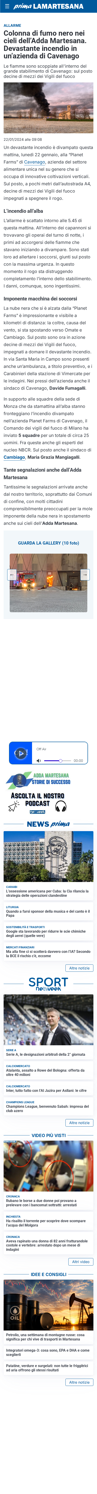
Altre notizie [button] (79, 968)
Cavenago (34, 162)
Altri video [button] (81, 1261)
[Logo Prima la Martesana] (48, 6)
